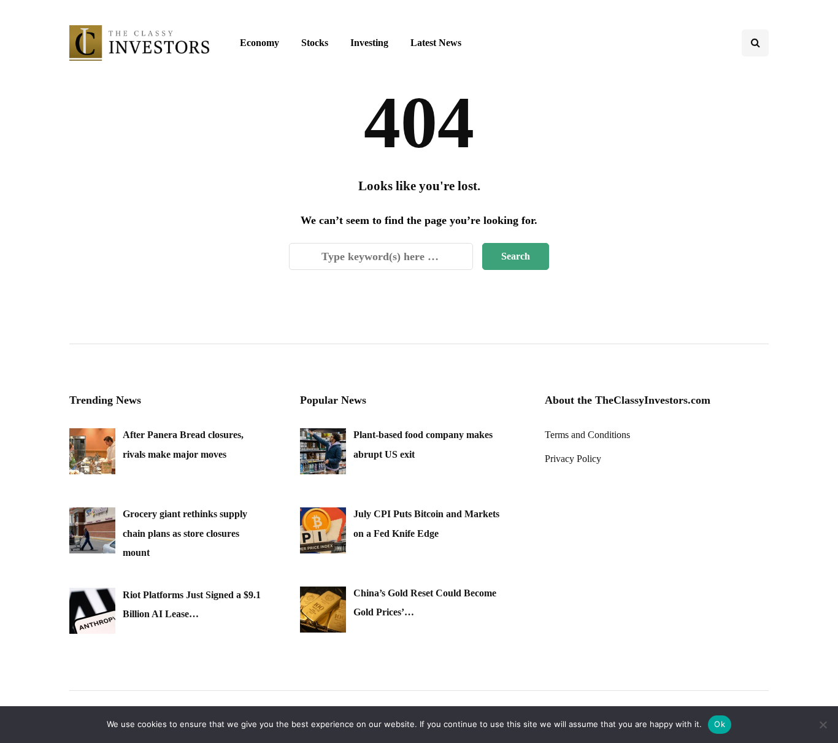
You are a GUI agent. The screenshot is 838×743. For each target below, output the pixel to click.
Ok (719, 724)
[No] (823, 724)
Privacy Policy (573, 458)
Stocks (314, 42)
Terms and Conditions (587, 434)
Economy (259, 42)
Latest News (435, 42)
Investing (369, 42)
